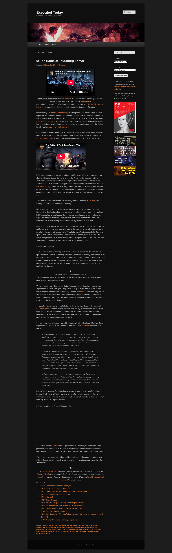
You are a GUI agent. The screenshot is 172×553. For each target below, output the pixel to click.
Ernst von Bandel (43, 474)
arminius (64, 531)
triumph (40, 477)
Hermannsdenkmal (49, 471)
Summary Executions (80, 529)
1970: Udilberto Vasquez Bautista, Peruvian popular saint (62, 502)
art (68, 531)
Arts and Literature (55, 525)
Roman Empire (61, 529)
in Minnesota (94, 477)
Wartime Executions (48, 531)
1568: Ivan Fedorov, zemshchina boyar (56, 485)
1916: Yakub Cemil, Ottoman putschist (55, 488)
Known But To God (55, 527)
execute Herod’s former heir (57, 127)
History (45, 527)
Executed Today (49, 12)
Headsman (62, 65)
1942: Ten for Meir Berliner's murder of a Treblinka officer (62, 505)
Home (39, 44)
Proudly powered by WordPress (86, 545)
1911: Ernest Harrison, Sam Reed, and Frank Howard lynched (64, 491)
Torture (90, 529)
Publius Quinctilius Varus (45, 121)
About (47, 44)
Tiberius (56, 445)
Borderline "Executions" (70, 525)
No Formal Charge (80, 527)
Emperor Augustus (43, 138)
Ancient (45, 525)
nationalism (91, 531)
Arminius (91, 200)
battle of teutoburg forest (78, 531)
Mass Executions (67, 527)
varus (48, 533)
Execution (94, 525)
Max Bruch (65, 98)
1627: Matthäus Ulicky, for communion (55, 494)
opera (97, 531)
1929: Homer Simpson (49, 500)
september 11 (41, 533)
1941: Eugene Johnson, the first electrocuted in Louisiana (62, 508)
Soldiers (70, 529)
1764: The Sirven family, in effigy (53, 511)
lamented (81, 291)
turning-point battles (59, 112)
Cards (54, 44)
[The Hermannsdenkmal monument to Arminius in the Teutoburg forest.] (70, 468)
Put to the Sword (50, 529)
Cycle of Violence (84, 525)
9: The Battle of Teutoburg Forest (60, 61)
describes (85, 325)
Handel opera (86, 101)
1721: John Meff (47, 497)
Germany (39, 527)
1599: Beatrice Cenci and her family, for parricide (59, 519)
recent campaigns (45, 186)
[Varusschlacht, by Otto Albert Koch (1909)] (70, 271)
